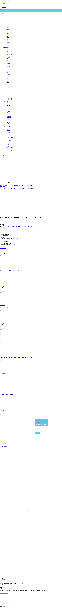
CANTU (7, 71)
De (8, 592)
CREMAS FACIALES (9, 117)
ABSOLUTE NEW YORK (9, 26)
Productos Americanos (30, 226)
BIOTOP (7, 77)
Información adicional (5, 228)
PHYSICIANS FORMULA (9, 35)
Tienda (3, 89)
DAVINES (8, 85)
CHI (7, 72)
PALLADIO (8, 32)
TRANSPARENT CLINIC (9, 54)
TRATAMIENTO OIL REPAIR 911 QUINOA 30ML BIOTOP (11, 289)
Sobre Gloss (3, 5)
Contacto (3, 166)
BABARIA (8, 60)
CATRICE (8, 29)
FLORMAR (8, 37)
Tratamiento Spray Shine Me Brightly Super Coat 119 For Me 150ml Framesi (13, 270)
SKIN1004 (8, 56)
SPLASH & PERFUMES (9, 133)
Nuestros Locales (4, 4)
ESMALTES (8, 108)
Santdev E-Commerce (20, 583)
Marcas (3, 2)
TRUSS (7, 75)
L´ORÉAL (8, 82)
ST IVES (7, 51)
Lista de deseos (4, 7)
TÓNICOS (8, 119)
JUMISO (7, 53)
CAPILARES (3, 185)
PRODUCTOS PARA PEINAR (10, 150)
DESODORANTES (8, 129)
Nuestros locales (4, 443)
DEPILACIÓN (8, 130)
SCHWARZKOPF (8, 74)
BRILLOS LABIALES (9, 111)
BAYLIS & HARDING (9, 61)
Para (8, 591)
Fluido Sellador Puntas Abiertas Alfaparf (7, 326)
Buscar (9, 0)
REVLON (8, 33)
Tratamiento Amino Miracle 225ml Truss (7, 394)
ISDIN (7, 64)
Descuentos (3, 3)
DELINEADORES (8, 102)
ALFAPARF (8, 78)
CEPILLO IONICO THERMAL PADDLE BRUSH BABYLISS (27, 188)
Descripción (1, 230)
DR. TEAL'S (8, 50)
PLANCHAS (8, 144)
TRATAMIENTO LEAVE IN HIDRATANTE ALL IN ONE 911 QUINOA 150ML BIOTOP (16, 357)
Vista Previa (1, 287)
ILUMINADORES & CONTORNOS (10, 99)
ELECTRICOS (8, 125)
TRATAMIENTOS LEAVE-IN (10, 147)
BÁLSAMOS (8, 112)
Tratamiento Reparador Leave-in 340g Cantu (8, 307)
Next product (2, 187)
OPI (7, 40)
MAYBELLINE (8, 42)
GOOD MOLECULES (9, 66)
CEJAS (7, 104)
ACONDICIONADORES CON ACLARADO (11, 137)
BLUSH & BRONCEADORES (10, 98)
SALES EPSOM (8, 132)
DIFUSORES (8, 123)
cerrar (1, 11)
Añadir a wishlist (2, 225)
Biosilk (39, 226)
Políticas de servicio (4, 446)
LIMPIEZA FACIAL (9, 116)
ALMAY (7, 27)
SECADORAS (8, 143)
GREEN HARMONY (9, 63)
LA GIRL (8, 39)
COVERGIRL (8, 30)
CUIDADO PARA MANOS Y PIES (10, 128)
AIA (7, 58)
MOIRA (7, 45)
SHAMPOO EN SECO (9, 140)
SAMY (7, 43)
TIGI (7, 84)
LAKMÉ (7, 81)
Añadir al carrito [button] (2, 291)
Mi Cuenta (3, 177)
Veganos (35, 226)
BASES (7, 96)
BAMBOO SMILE (8, 57)
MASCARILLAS (8, 146)
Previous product (2, 186)
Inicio (1, 185)
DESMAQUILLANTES (9, 120)
